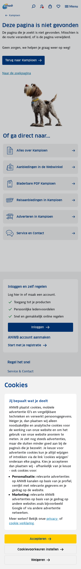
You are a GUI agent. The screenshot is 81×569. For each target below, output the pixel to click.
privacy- (52, 519)
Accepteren (38, 539)
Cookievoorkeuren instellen (38, 549)
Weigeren (38, 560)
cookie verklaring (21, 523)
